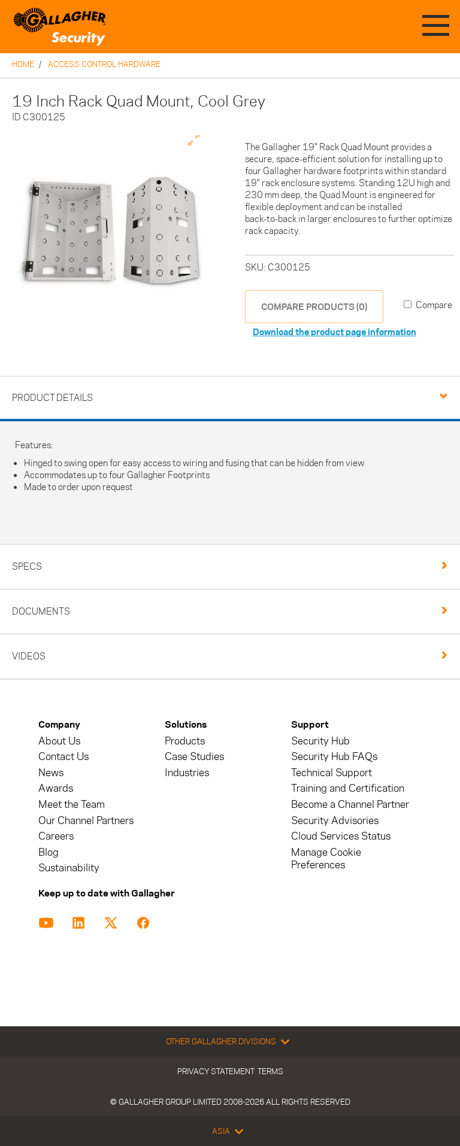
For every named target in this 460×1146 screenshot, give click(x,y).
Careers (56, 836)
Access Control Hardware (104, 64)
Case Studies (194, 756)
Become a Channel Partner (350, 804)
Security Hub (320, 741)
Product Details (52, 397)
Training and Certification (347, 788)
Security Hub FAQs (334, 756)
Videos (29, 656)
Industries (187, 773)
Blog (48, 852)
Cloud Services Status (341, 836)
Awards (55, 788)
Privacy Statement (216, 1071)
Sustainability (68, 868)
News (50, 773)
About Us (59, 741)
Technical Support (331, 773)
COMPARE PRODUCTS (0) (314, 306)
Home (23, 64)
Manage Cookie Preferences (326, 858)
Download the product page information (334, 332)
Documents (41, 611)
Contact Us (63, 756)
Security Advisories (335, 820)
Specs (27, 566)
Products (185, 741)
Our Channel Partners (86, 820)
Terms (270, 1071)
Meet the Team (71, 804)
